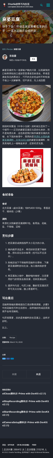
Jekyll (32, 452)
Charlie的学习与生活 (20, 5)
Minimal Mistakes (42, 452)
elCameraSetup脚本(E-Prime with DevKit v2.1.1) (24, 424)
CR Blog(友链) (23, 445)
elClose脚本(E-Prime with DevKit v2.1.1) (24, 393)
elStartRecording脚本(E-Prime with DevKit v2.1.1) (25, 413)
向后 (38, 374)
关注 (33, 59)
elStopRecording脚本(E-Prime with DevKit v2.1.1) (25, 403)
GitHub (11, 445)
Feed (34, 445)
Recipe (12, 337)
